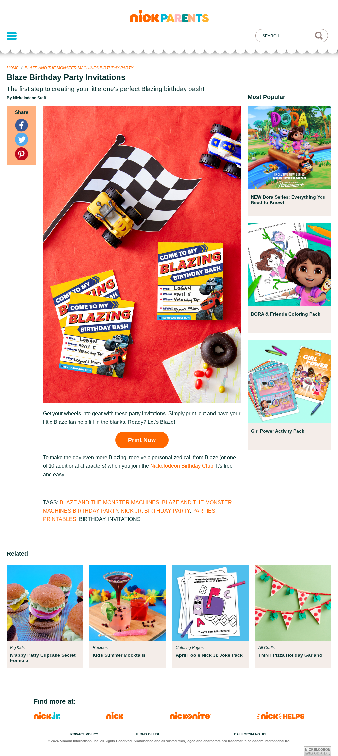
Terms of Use (147, 734)
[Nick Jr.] (47, 717)
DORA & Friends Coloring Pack (285, 314)
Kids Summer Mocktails (119, 655)
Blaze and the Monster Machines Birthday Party (79, 68)
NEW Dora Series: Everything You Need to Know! (288, 199)
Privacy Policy (84, 734)
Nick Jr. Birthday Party (155, 511)
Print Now (142, 440)
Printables (59, 519)
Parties (203, 511)
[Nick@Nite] (190, 717)
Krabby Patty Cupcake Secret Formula (43, 658)
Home (12, 68)
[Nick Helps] (280, 717)
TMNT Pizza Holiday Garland (290, 655)
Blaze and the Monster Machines (109, 502)
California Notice (251, 734)
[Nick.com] (114, 717)
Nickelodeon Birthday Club (181, 466)
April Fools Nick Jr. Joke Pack (209, 655)
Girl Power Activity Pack (277, 431)
